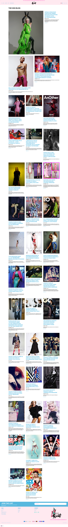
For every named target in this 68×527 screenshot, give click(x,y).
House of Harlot (4, 522)
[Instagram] (36, 512)
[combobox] (2, 526)
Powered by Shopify (8, 522)
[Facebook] (34, 512)
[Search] (1, 3)
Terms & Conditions (3, 514)
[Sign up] (65, 504)
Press (35, 510)
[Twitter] (37, 512)
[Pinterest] (38, 512)
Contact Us (35, 509)
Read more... (9, 93)
